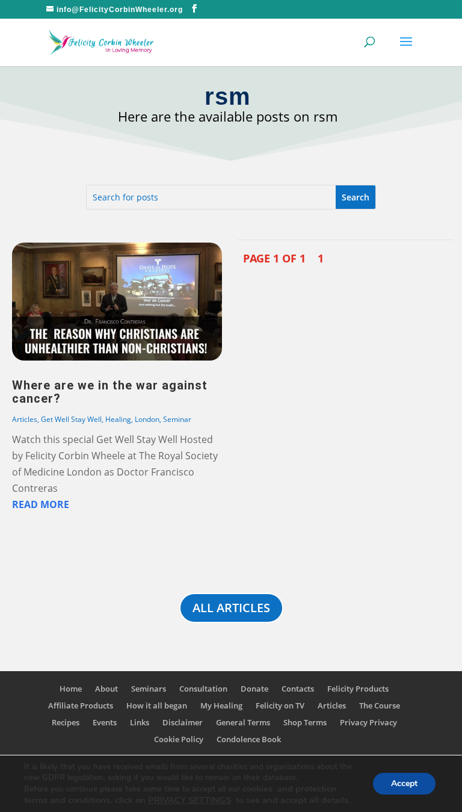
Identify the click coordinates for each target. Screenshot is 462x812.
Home (71, 688)
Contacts (298, 688)
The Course (379, 705)
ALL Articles (231, 608)
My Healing (221, 705)
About (106, 688)
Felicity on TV (280, 705)
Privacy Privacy (368, 722)
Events (105, 722)
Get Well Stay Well (71, 419)
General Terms (243, 722)
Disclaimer (182, 722)
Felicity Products (358, 688)
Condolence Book (249, 739)
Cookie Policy (178, 739)
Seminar (177, 419)
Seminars (148, 688)
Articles (24, 419)
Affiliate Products (80, 705)
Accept (404, 783)
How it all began (156, 705)
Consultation (203, 688)
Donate (254, 688)
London (147, 419)
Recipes (65, 722)
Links (139, 722)
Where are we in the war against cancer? (110, 392)
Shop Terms (305, 722)
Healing (118, 419)
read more (40, 504)
